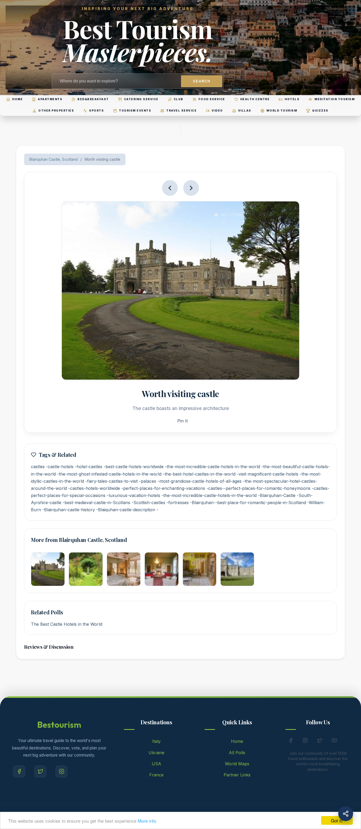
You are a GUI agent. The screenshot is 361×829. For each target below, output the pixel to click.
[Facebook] (19, 771)
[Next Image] (191, 188)
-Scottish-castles (148, 502)
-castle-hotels (59, 466)
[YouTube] (334, 741)
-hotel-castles (88, 466)
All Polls (237, 752)
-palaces (147, 481)
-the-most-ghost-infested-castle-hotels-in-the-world (109, 474)
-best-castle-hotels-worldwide (134, 466)
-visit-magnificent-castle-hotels (267, 474)
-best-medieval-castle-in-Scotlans (96, 502)
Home (237, 741)
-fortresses (177, 502)
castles (38, 466)
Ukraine (156, 752)
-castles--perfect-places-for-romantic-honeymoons (258, 488)
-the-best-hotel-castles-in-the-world (199, 474)
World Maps (237, 763)
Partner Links (237, 774)
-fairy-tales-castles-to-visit (111, 481)
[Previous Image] (170, 188)
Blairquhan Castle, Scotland (53, 159)
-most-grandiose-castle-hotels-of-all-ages (200, 481)
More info (147, 820)
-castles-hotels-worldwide (94, 488)
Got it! (337, 820)
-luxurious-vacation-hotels (133, 495)
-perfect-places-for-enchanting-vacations (163, 488)
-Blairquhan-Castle (276, 495)
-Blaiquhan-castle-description (125, 509)
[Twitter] (40, 771)
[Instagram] (61, 771)
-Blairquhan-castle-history (68, 509)
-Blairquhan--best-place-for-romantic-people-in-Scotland (248, 502)
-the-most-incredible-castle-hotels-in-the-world (212, 466)
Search (201, 81)
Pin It (182, 420)
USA (156, 763)
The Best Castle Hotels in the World (66, 624)
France (156, 774)
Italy (156, 741)
